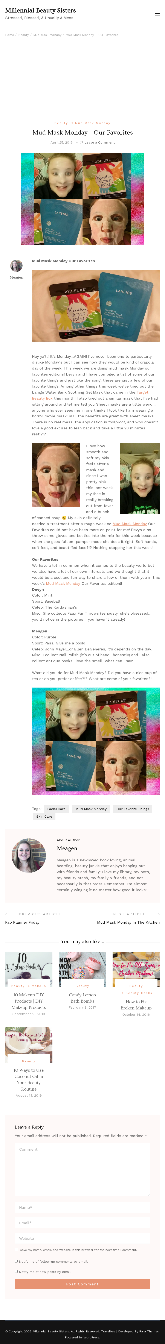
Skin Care (44, 816)
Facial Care (56, 809)
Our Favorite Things (132, 809)
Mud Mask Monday (93, 123)
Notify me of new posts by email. (45, 1272)
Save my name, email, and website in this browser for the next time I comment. (78, 1250)
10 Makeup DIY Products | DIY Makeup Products (28, 1001)
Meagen (16, 277)
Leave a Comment (99, 142)
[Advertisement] (82, 87)
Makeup (39, 986)
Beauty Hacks (139, 993)
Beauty (61, 123)
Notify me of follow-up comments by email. (53, 1262)
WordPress (91, 1337)
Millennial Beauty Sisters (40, 10)
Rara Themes (149, 1331)
